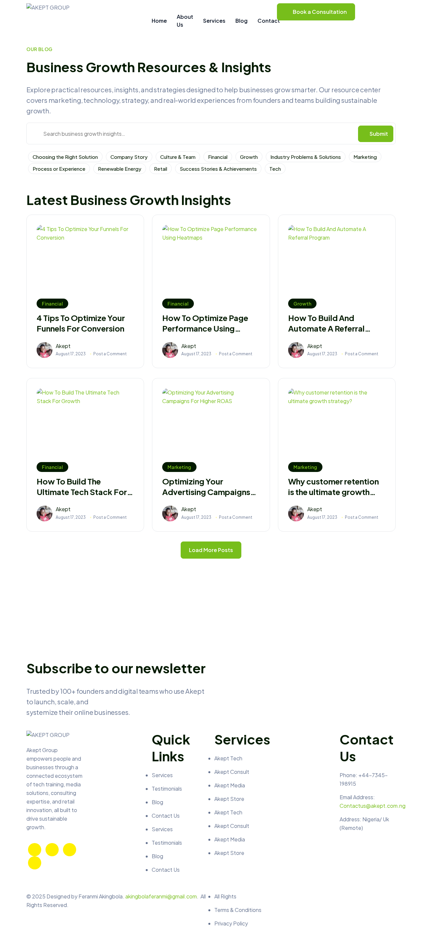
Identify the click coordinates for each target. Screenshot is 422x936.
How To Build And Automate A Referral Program (326, 323)
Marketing (365, 157)
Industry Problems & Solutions (305, 157)
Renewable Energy (119, 168)
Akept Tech (228, 758)
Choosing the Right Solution (65, 157)
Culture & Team (178, 157)
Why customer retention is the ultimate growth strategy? (333, 486)
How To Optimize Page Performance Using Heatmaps (205, 323)
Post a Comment (110, 353)
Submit (379, 133)
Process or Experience (59, 168)
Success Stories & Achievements (218, 168)
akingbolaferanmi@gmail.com (161, 896)
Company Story (129, 157)
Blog (157, 802)
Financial (217, 157)
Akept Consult (231, 771)
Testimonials (167, 788)
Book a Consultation (320, 11)
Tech (275, 168)
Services (162, 775)
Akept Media (229, 785)
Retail (160, 168)
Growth (249, 157)
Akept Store (229, 798)
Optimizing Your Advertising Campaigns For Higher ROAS (206, 486)
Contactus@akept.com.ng (373, 805)
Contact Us (166, 815)
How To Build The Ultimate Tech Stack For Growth (82, 486)
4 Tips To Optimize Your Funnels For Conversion (81, 323)
